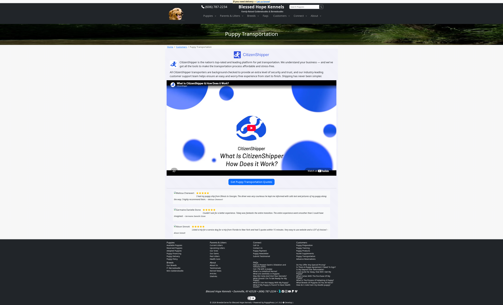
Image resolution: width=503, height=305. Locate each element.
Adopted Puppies (174, 250)
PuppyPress (269, 302)
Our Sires (214, 250)
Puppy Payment (260, 250)
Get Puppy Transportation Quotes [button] (251, 182)
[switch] (251, 298)
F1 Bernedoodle (173, 268)
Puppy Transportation (305, 256)
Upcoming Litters (217, 248)
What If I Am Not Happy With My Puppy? (270, 283)
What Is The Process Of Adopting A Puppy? (315, 280)
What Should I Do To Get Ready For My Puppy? (270, 279)
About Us (214, 265)
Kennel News (215, 271)
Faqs (265, 16)
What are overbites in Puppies (266, 274)
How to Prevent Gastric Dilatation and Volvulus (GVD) (269, 266)
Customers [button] (280, 16)
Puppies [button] (208, 16)
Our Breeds (172, 265)
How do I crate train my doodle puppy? (313, 285)
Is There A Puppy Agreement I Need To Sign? (316, 267)
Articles (213, 273)
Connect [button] (299, 16)
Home (170, 47)
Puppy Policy (172, 259)
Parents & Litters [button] (230, 16)
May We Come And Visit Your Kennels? (270, 276)
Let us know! (263, 1)
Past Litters (215, 256)
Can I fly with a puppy (262, 269)
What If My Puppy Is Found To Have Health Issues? (271, 286)
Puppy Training (303, 248)
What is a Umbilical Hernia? (265, 271)
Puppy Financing (174, 253)
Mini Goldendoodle (175, 271)
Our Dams (214, 253)
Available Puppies (174, 245)
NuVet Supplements (305, 253)
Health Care (215, 259)
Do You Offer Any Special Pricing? (311, 265)
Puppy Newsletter (261, 253)
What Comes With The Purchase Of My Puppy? (313, 277)
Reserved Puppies (174, 248)
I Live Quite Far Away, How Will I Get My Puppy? (313, 273)
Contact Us (258, 248)
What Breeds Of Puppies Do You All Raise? (314, 283)
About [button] (315, 16)
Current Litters (216, 245)
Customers (181, 47)
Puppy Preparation (304, 245)
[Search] (321, 7)
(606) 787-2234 (216, 7)
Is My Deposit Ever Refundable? (310, 269)
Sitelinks (213, 276)
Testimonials (215, 268)
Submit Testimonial (261, 256)
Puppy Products (303, 250)
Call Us (256, 245)
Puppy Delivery (173, 256)
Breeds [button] (251, 16)
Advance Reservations (306, 259)
